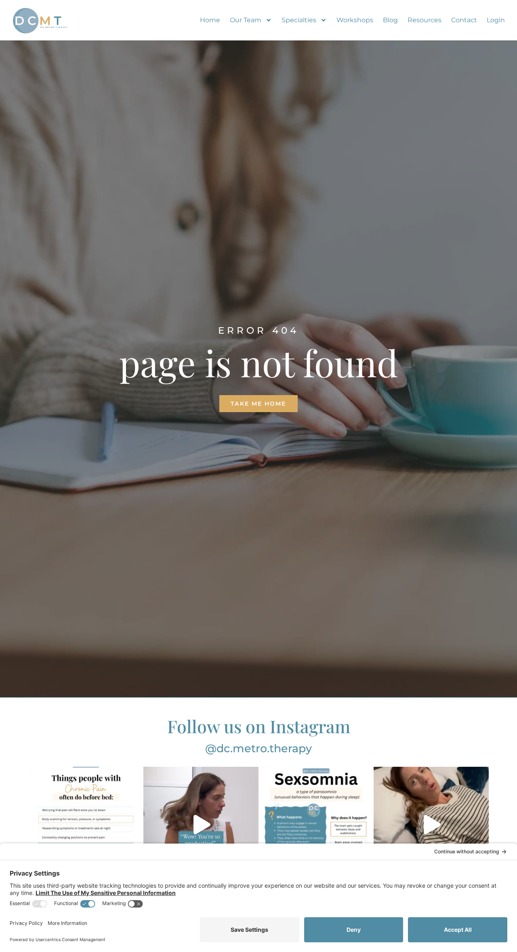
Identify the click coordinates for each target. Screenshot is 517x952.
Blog (390, 20)
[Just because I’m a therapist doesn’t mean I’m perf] (431, 824)
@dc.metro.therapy (258, 748)
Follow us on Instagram (258, 726)
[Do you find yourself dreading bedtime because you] (85, 824)
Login (496, 20)
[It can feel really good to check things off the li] (200, 824)
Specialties (299, 20)
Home (210, 20)
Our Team (245, 20)
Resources (424, 20)
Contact (464, 20)
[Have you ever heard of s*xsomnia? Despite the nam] (316, 824)
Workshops (354, 20)
